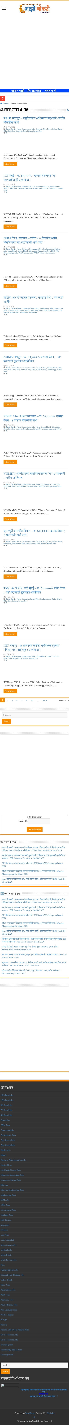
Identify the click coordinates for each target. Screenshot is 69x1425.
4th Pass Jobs (6, 1105)
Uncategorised (7, 1354)
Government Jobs (28, 129)
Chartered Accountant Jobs (12, 1175)
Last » (44, 700)
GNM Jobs (5, 1205)
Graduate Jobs (41, 129)
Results (4, 1325)
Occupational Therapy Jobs (12, 1275)
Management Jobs (8, 1245)
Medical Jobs (6, 1250)
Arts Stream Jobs (8, 1140)
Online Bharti (57, 129)
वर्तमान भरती (18, 90)
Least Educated (7, 1240)
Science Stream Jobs (34, 131)
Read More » (10, 164)
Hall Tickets (6, 1220)
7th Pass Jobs (6, 1110)
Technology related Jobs (28, 312)
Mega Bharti (12, 251)
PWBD (36, 253)
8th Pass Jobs (6, 1115)
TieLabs (50, 1413)
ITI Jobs (4, 1230)
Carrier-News (16, 129)
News (49, 129)
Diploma (25, 249)
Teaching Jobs (7, 1345)
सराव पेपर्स (51, 90)
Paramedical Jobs (44, 251)
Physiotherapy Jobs (11, 253)
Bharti (8, 129)
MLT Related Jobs (9, 1260)
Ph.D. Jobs (55, 251)
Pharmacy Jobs (7, 1300)
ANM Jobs (5, 1125)
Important (5, 1225)
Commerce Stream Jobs (30, 308)
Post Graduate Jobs (19, 131)
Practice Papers (7, 1315)
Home (5, 103)
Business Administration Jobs (13, 1160)
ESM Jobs (5, 1200)
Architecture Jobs (8, 1135)
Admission (5, 1120)
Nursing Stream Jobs (9, 1270)
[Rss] (34, 1417)
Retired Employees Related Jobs (15, 1330)
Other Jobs (7, 131)
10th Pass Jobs (7, 1095)
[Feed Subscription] (68, 110)
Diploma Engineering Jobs (12, 1190)
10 (32, 700)
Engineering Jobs (28, 186)
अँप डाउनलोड (35, 90)
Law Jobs (5, 1235)
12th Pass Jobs (7, 1100)
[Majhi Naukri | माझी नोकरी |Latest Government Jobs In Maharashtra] (34, 8)
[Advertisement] (34, 52)
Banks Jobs (5, 1150)
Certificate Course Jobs (11, 1170)
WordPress (29, 1413)
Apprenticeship (7, 1130)
